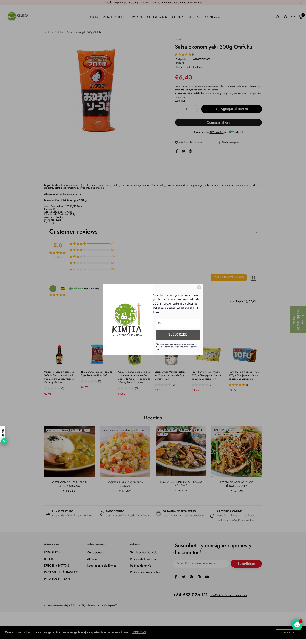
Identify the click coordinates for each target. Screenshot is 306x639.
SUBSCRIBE (177, 335)
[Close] (199, 287)
